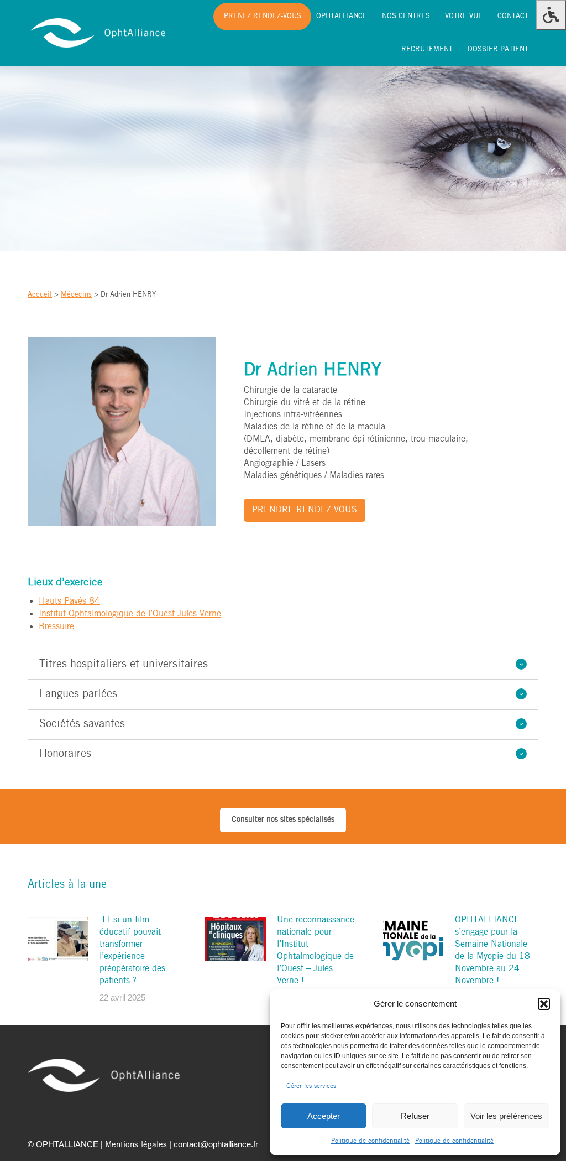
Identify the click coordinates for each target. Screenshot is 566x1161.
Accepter (323, 1116)
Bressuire (56, 627)
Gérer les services (311, 1086)
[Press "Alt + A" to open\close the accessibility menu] (551, 15)
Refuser (415, 1116)
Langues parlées (78, 694)
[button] (543, 1003)
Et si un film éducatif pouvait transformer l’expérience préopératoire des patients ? (132, 950)
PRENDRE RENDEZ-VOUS (304, 510)
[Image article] (58, 939)
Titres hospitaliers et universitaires (123, 665)
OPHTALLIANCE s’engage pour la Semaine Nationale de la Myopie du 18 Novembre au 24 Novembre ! (492, 950)
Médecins (76, 294)
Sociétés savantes (82, 724)
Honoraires (65, 754)
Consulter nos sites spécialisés (283, 819)
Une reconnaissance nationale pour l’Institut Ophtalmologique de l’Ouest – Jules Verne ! (315, 950)
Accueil (40, 294)
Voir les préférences (506, 1116)
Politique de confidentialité (370, 1141)
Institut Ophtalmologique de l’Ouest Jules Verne (130, 614)
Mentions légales (136, 1145)
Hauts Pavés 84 (69, 601)
